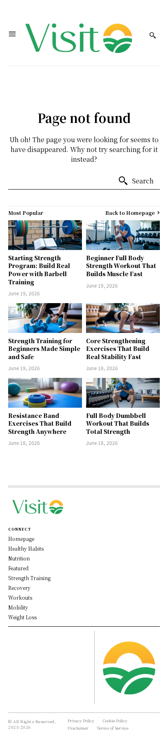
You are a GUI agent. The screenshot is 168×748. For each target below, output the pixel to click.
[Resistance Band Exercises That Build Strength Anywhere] (45, 392)
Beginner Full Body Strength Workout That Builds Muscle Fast (121, 266)
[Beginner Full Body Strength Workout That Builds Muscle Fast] (123, 235)
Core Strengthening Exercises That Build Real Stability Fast (117, 349)
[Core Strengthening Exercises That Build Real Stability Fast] (123, 318)
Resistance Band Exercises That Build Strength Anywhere (39, 423)
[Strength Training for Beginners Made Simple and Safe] (45, 318)
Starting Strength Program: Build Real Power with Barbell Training (39, 270)
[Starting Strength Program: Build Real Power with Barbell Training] (45, 235)
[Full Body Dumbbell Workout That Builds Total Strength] (123, 392)
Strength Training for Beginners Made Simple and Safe (44, 349)
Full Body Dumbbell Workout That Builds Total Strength (117, 423)
